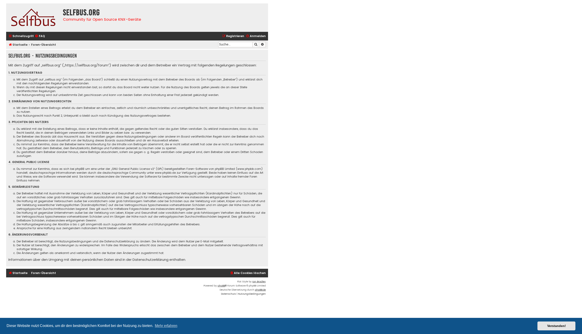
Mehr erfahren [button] (166, 326)
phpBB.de (260, 289)
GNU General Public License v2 (133, 169)
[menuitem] (40, 36)
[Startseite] (33, 18)
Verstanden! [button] (556, 326)
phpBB (221, 285)
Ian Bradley (259, 281)
